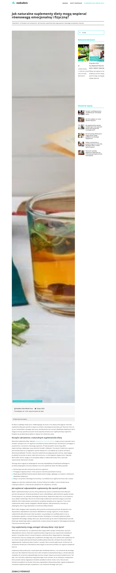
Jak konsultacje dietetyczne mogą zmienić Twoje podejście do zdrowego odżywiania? (94, 136)
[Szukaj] (80, 32)
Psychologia (17, 401)
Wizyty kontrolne (76, 3)
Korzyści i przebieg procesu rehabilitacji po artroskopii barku (93, 112)
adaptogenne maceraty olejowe (44, 441)
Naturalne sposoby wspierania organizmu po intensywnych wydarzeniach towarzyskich (94, 153)
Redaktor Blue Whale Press (24, 408)
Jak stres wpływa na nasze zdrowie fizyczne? (93, 119)
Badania (65, 3)
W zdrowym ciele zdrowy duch (94, 3)
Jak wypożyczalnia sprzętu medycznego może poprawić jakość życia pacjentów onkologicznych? (94, 128)
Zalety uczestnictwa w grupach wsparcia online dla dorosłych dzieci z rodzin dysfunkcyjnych (94, 145)
